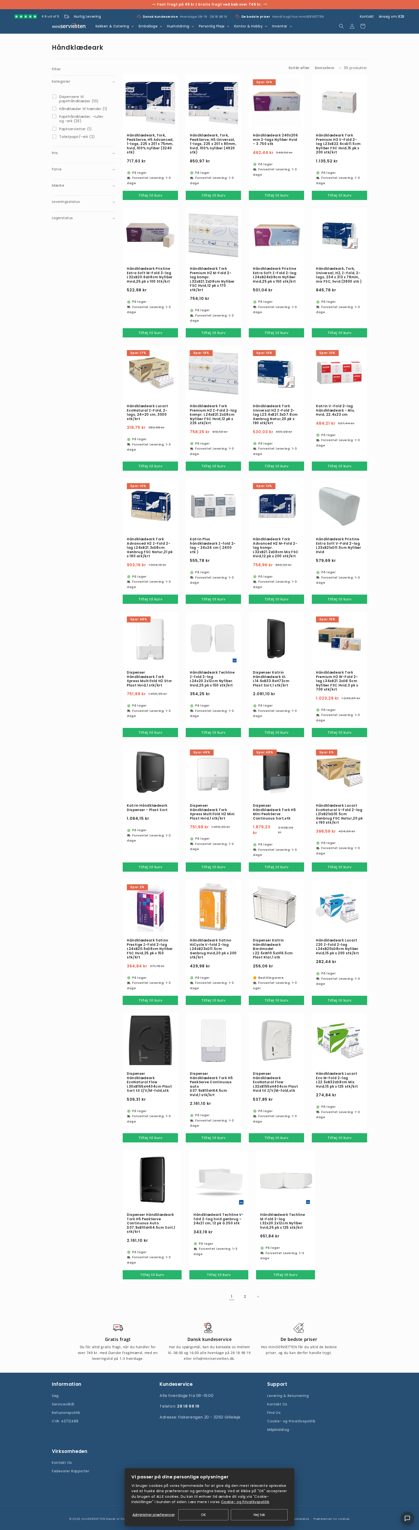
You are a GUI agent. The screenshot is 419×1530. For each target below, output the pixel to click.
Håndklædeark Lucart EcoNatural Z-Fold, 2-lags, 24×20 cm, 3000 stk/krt (147, 412)
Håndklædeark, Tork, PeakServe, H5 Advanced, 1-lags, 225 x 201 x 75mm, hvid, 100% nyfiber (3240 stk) (150, 144)
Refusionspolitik (66, 1412)
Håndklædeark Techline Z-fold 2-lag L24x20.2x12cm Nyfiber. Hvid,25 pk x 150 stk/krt (212, 678)
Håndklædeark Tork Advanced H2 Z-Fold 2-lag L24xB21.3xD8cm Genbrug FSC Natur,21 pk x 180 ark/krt (150, 547)
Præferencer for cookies (332, 1519)
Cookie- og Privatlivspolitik (291, 1421)
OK (203, 1514)
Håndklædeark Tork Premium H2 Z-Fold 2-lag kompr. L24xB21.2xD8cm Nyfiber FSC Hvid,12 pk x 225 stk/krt (213, 414)
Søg (55, 1395)
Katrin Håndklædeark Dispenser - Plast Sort (147, 808)
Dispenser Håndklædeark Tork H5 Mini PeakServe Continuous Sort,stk (274, 812)
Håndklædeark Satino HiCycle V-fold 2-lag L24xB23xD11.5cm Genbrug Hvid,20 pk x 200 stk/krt (213, 949)
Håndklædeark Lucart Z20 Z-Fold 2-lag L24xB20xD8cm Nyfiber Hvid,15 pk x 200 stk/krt (337, 946)
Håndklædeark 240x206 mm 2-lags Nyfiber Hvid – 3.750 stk (275, 139)
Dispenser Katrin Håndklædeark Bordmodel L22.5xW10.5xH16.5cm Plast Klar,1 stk (273, 949)
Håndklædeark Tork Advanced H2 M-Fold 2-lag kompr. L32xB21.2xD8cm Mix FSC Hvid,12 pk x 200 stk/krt (275, 547)
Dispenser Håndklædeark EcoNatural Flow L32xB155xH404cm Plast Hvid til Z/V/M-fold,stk (275, 1082)
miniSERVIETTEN (93, 1519)
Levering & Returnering (288, 1395)
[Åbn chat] (407, 1518)
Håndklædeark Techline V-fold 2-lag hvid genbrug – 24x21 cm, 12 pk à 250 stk (218, 1219)
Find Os (274, 1412)
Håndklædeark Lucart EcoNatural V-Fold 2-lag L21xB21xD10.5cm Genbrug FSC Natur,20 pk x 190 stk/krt (339, 814)
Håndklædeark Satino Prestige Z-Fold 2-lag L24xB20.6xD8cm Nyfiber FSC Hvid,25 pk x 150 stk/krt (150, 949)
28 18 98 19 (218, 17)
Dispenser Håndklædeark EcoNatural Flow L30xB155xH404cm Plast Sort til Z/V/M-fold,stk (149, 1082)
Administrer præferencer (153, 1514)
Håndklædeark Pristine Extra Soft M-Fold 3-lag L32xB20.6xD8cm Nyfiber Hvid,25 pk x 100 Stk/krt (150, 275)
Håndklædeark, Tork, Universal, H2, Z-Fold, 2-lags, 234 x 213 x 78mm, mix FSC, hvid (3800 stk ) (339, 275)
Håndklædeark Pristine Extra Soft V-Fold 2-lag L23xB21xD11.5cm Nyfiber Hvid (338, 545)
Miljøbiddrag (278, 1429)
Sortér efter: (299, 67)
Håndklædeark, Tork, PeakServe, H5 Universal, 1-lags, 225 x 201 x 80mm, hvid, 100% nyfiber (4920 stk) (213, 144)
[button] (114, 26)
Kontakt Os (277, 1404)
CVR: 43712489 (65, 1421)
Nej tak (259, 1514)
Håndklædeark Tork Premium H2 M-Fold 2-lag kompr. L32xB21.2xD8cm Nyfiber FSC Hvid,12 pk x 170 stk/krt (212, 279)
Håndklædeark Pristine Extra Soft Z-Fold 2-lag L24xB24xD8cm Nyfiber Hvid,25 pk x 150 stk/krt (275, 275)
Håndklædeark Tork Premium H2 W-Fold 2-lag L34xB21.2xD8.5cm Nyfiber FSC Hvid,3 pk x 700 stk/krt (337, 681)
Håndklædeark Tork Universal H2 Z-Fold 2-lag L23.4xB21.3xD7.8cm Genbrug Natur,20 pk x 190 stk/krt (275, 414)
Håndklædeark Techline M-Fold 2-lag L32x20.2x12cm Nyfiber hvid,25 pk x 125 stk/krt (282, 1221)
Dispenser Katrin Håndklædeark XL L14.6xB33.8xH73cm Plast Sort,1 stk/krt (271, 678)
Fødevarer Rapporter (70, 1471)
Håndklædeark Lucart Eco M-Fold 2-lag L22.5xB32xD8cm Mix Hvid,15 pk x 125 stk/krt (337, 1080)
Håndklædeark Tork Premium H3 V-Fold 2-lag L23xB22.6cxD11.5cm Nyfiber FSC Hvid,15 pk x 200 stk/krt (338, 144)
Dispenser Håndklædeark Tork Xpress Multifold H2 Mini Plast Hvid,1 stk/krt (212, 812)
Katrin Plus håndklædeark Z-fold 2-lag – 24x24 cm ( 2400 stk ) (213, 545)
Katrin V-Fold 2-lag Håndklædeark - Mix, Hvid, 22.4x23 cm (335, 410)
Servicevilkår (63, 1404)
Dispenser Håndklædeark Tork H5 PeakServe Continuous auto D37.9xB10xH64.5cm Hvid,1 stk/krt (211, 1084)
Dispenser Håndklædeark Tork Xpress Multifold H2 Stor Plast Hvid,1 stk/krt (149, 678)
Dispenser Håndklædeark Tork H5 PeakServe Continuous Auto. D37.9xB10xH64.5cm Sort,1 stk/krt (151, 1223)
